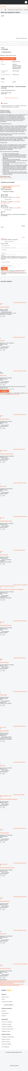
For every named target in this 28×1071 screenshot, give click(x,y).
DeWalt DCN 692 (4, 662)
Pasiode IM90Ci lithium (6, 625)
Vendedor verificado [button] (7, 187)
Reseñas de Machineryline (7, 1029)
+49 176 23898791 (17, 207)
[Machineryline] (5, 10)
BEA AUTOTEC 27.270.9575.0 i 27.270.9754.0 (11, 589)
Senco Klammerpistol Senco (7, 867)
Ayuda (3, 999)
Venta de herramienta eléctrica (12, 985)
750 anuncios (8, 188)
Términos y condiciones (7, 1021)
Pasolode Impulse (4, 419)
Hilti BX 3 (2, 340)
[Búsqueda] (26, 6)
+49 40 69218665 (16, 197)
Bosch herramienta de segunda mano (13, 981)
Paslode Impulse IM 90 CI (6, 453)
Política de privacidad (6, 1024)
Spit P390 (2, 765)
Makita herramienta (18, 981)
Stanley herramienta (4, 984)
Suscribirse (4, 391)
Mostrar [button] (10, 197)
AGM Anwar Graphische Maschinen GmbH (10, 185)
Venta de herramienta (5, 980)
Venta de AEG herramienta (15, 984)
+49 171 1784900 (16, 201)
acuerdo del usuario (19, 271)
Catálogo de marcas (6, 1031)
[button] (26, 2)
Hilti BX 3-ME (3, 695)
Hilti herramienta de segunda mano (12, 982)
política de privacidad (5, 271)
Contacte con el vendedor (8, 58)
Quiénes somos (5, 996)
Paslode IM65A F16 (5, 901)
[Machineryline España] (9, 2)
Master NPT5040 (4, 730)
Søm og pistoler (4, 554)
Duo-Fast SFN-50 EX (5, 968)
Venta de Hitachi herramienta (16, 980)
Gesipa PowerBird (4, 307)
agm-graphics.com (5, 202)
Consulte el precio (7, 52)
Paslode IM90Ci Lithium (6, 521)
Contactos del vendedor (7, 1001)
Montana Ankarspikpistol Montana (8, 799)
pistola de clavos (16, 61)
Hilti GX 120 (3, 375)
